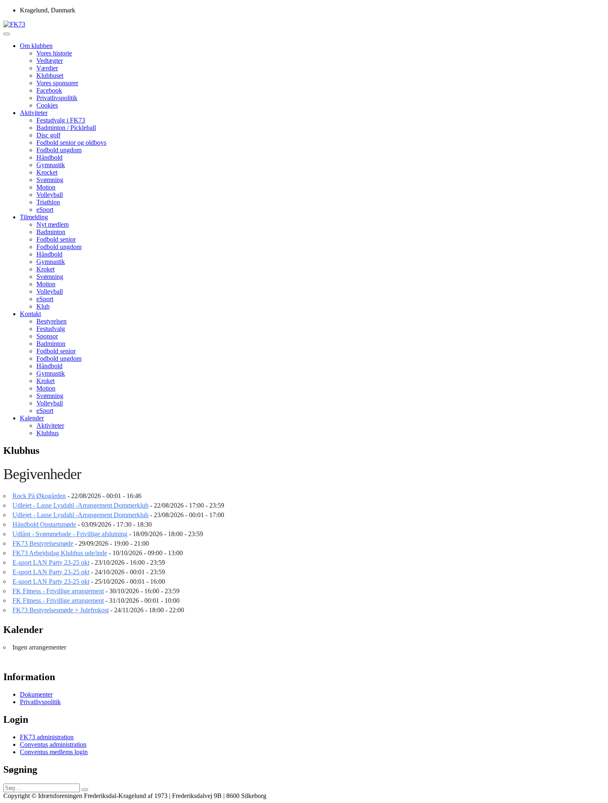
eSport (44, 209)
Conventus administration (53, 744)
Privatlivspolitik (56, 97)
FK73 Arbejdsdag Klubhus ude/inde (59, 552)
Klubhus (47, 432)
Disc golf (48, 135)
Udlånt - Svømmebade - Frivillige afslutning (69, 533)
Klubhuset (49, 75)
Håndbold (49, 157)
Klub (43, 306)
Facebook (49, 90)
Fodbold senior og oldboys (71, 142)
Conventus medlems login (54, 751)
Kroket (45, 269)
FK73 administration (47, 737)
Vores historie (54, 53)
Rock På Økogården (39, 495)
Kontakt (30, 313)
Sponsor (47, 336)
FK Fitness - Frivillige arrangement (58, 590)
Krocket (46, 172)
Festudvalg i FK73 (60, 120)
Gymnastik (50, 164)
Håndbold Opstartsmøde (44, 524)
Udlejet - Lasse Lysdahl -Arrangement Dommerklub (80, 505)
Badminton (50, 231)
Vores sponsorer (57, 82)
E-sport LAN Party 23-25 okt (50, 562)
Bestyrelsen (51, 321)
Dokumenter (36, 694)
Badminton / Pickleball (66, 127)
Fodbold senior (56, 239)
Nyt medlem (52, 224)
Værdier (47, 68)
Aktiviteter (34, 112)
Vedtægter (49, 60)
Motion (45, 187)
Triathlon (48, 202)
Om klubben (36, 45)
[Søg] (84, 790)
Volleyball (49, 194)
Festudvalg (50, 328)
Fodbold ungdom (58, 149)
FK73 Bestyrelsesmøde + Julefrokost (60, 610)
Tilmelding (34, 217)
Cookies (47, 105)
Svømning (49, 179)
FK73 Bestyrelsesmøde (42, 543)
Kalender (32, 418)
